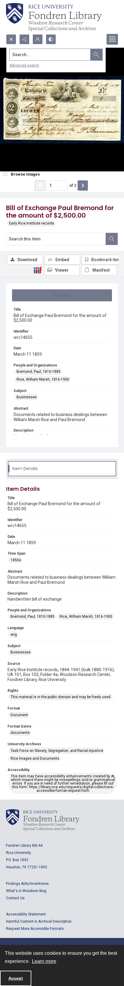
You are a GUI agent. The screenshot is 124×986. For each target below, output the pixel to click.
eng (14, 634)
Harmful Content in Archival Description (39, 921)
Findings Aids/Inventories (27, 884)
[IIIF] (37, 270)
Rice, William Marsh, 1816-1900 (43, 379)
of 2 (72, 185)
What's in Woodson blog (26, 891)
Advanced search (24, 65)
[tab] (62, 295)
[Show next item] (83, 185)
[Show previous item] (40, 185)
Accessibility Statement (26, 914)
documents (20, 733)
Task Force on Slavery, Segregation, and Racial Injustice (57, 751)
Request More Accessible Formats (35, 929)
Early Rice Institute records (31, 223)
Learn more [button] (44, 961)
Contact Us (15, 898)
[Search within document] (112, 239)
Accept (15, 978)
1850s (16, 560)
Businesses (27, 397)
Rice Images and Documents (35, 758)
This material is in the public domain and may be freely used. (61, 697)
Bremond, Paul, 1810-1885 (38, 371)
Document (19, 715)
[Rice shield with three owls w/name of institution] (54, 17)
